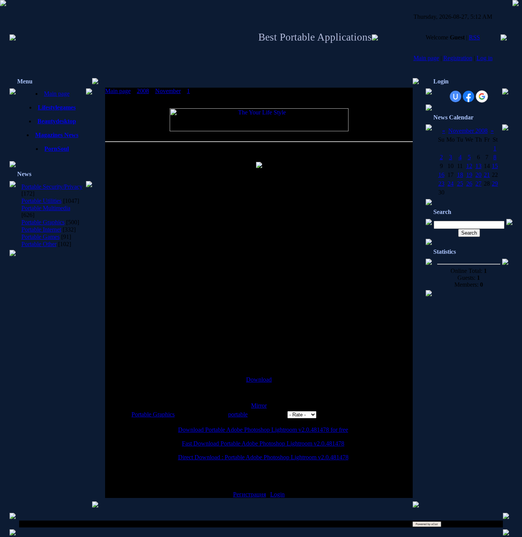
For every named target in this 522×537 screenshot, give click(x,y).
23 (441, 183)
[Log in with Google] (482, 96)
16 (441, 174)
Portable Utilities (41, 200)
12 (469, 166)
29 (495, 183)
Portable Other (39, 244)
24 (450, 183)
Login (277, 494)
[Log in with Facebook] (468, 96)
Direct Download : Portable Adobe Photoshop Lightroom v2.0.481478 (263, 457)
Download (259, 379)
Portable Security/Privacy (52, 186)
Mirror (259, 405)
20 (478, 174)
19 (469, 174)
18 (460, 174)
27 (478, 183)
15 (495, 166)
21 (487, 174)
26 (469, 183)
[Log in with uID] (455, 96)
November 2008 (468, 130)
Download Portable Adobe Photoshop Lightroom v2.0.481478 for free (263, 429)
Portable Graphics (43, 222)
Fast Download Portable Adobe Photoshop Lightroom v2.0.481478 (263, 443)
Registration (457, 58)
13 (478, 166)
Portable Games (40, 236)
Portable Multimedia (45, 208)
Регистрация (249, 494)
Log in (485, 58)
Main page (426, 58)
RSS (474, 37)
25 (460, 183)
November (168, 91)
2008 (143, 91)
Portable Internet (41, 229)
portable (238, 414)
